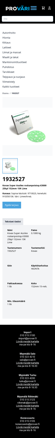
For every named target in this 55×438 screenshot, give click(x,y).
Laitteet (6, 47)
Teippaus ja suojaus (13, 77)
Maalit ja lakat (10, 57)
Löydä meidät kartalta (27, 341)
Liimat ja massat (11, 52)
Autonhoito (9, 32)
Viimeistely (8, 81)
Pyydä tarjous (12, 205)
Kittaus (6, 42)
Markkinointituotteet (14, 62)
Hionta (6, 37)
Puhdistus (8, 67)
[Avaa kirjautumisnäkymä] (49, 8)
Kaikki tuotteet (10, 86)
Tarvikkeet (8, 72)
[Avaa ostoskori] (43, 8)
